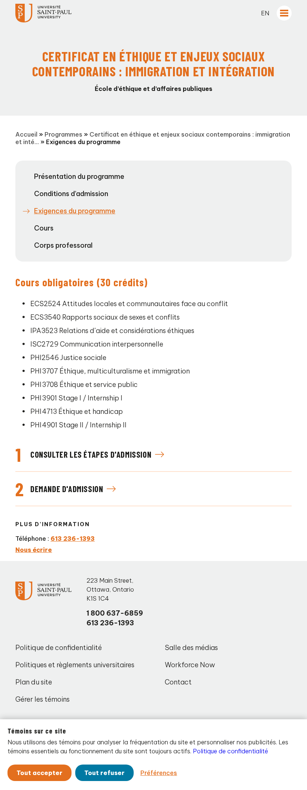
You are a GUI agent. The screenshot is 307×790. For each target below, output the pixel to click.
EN (265, 13)
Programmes (63, 134)
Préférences (158, 773)
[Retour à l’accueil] (43, 13)
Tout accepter (39, 773)
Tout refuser (104, 773)
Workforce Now (190, 665)
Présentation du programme (79, 176)
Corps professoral (63, 245)
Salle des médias (191, 647)
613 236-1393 (73, 538)
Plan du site (33, 682)
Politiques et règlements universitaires (74, 665)
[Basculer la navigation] (284, 13)
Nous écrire (33, 549)
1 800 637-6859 (114, 613)
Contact (178, 682)
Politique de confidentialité (58, 647)
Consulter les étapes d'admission (90, 454)
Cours (44, 228)
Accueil (26, 134)
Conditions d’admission (71, 193)
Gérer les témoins (42, 699)
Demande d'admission (66, 489)
